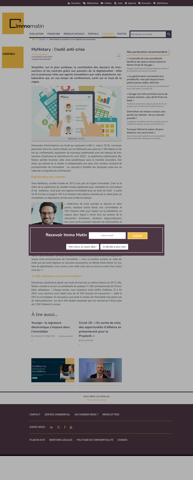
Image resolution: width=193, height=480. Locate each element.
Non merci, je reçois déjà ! (82, 246)
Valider (137, 236)
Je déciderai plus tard (114, 246)
